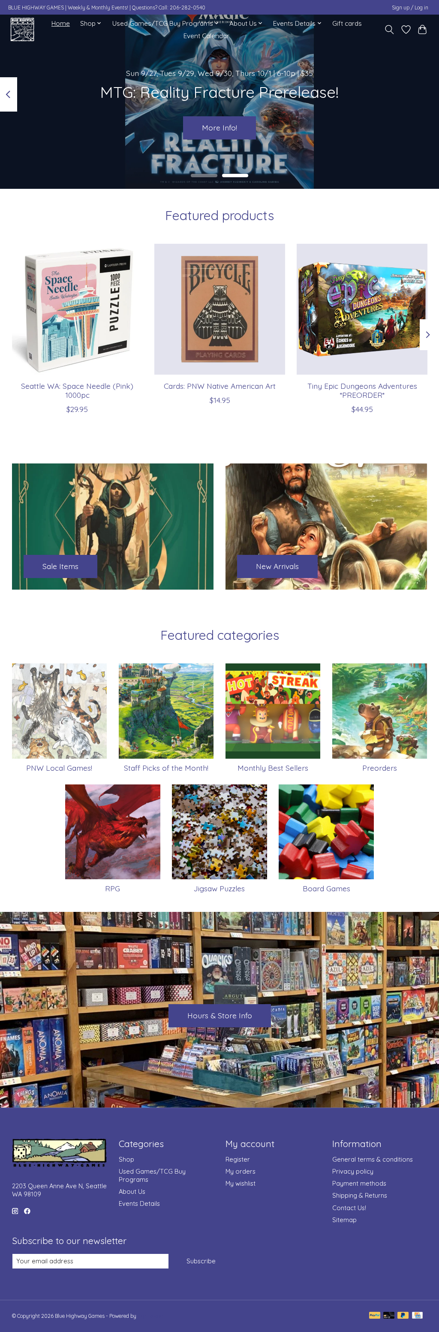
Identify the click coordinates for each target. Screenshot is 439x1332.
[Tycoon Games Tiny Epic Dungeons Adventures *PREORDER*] (362, 309)
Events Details (139, 1203)
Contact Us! (349, 1208)
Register (238, 1159)
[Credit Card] (417, 1316)
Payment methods (359, 1183)
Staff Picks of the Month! (166, 767)
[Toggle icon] (389, 29)
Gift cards (347, 23)
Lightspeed (150, 1316)
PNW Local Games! (59, 767)
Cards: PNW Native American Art (220, 386)
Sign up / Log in (410, 7)
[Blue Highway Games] (22, 29)
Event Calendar (206, 36)
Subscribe (201, 1261)
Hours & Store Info (219, 1015)
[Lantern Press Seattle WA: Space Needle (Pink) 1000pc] (77, 309)
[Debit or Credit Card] (388, 1316)
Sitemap (344, 1220)
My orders (241, 1171)
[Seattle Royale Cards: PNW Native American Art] (219, 309)
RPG (112, 888)
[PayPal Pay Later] (403, 1316)
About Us (132, 1191)
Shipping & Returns (359, 1195)
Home (60, 23)
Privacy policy (352, 1171)
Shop (126, 1159)
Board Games (326, 888)
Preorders (379, 767)
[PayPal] (374, 1316)
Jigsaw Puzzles (219, 888)
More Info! (219, 127)
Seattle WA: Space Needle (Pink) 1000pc (77, 390)
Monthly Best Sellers (273, 767)
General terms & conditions (372, 1159)
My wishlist (241, 1183)
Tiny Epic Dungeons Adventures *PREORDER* (362, 390)
